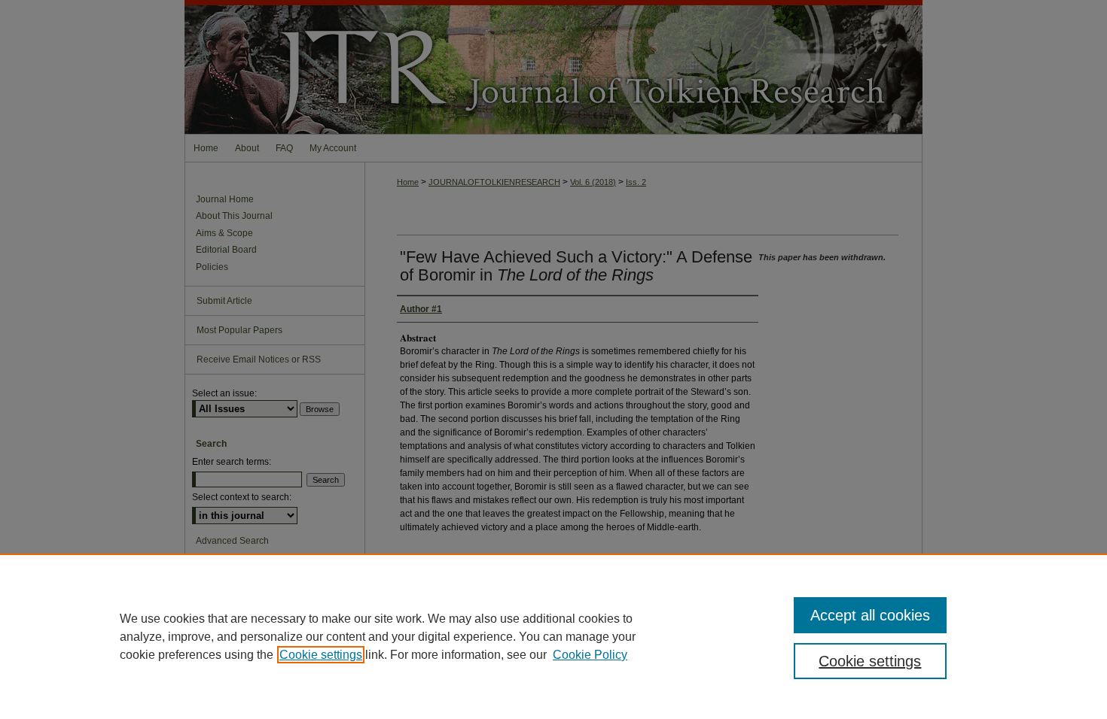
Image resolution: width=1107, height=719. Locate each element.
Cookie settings (320, 654)
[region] (553, 636)
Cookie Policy (590, 654)
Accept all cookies (870, 615)
